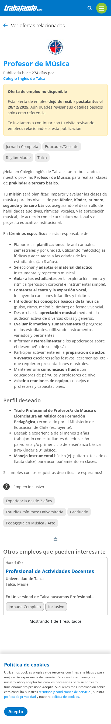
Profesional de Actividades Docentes (50, 571)
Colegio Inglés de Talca (24, 78)
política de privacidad (20, 696)
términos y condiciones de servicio (64, 691)
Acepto (15, 712)
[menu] (101, 8)
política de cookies (65, 696)
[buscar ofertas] (90, 8)
